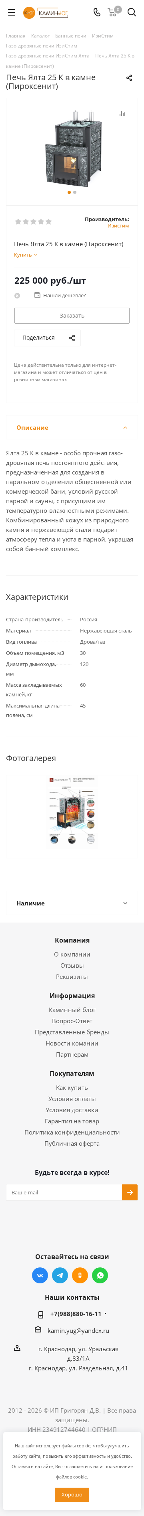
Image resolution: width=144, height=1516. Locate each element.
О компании (72, 954)
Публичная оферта (72, 1143)
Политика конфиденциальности (72, 1132)
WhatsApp (100, 1275)
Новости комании (72, 1043)
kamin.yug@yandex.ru (78, 1330)
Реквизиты (72, 976)
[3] (34, 222)
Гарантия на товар (72, 1121)
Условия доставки (72, 1110)
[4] (41, 222)
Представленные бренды (72, 1032)
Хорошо (72, 1494)
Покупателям (72, 1073)
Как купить (72, 1087)
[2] (26, 222)
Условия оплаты (72, 1099)
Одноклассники (80, 1275)
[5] (49, 222)
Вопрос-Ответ (72, 1021)
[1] (18, 222)
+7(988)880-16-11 (76, 1314)
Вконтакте (40, 1275)
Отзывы (72, 965)
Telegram (60, 1275)
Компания (72, 940)
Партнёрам (72, 1054)
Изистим (118, 225)
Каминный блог (72, 1010)
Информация (72, 995)
